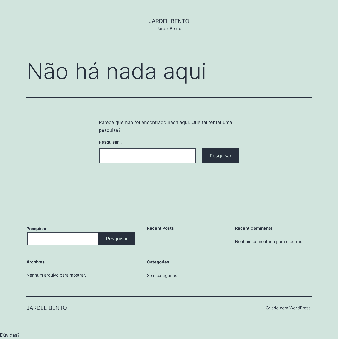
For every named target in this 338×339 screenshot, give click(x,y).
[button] (169, 335)
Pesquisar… (110, 142)
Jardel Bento (169, 21)
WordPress (299, 307)
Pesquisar (36, 228)
